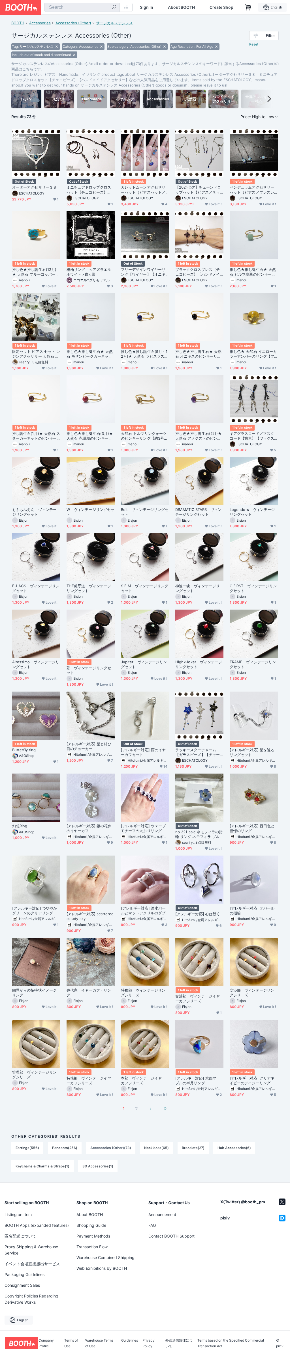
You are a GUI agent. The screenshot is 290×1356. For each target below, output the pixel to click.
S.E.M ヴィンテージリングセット (144, 588)
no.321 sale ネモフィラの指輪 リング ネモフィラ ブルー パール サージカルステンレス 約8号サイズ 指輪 (199, 834)
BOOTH (17, 23)
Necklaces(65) (156, 1148)
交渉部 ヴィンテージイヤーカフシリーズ (197, 998)
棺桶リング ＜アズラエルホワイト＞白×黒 (89, 272)
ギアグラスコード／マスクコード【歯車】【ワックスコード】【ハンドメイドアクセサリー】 (252, 436)
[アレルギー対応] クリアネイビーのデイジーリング (252, 1080)
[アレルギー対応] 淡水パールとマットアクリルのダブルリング (143, 910)
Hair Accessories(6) (234, 1148)
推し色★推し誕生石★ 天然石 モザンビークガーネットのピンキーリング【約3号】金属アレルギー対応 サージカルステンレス (90, 354)
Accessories (40, 23)
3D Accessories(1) (97, 1166)
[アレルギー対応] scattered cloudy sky (90, 916)
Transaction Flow (92, 1246)
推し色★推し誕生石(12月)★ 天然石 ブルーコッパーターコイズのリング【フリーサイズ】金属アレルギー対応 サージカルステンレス (35, 272)
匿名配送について (20, 1236)
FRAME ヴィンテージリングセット (253, 664)
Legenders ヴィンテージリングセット (252, 512)
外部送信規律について (179, 1343)
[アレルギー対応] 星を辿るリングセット (252, 752)
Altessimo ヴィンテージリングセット (35, 664)
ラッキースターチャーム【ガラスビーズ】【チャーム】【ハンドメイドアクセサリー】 (197, 752)
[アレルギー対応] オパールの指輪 (252, 910)
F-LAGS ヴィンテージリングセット (35, 588)
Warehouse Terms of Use (99, 1343)
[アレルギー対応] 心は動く (197, 914)
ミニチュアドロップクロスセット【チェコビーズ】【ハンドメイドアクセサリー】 (89, 190)
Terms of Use (71, 1343)
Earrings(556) (27, 1148)
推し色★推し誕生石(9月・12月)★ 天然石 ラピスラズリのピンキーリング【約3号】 (144, 354)
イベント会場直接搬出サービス (32, 1263)
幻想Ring (19, 826)
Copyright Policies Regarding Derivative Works (31, 1299)
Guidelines (129, 1340)
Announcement (162, 1214)
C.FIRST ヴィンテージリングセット (253, 588)
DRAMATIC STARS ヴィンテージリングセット (198, 512)
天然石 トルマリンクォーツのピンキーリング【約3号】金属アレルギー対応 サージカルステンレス (144, 436)
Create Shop (221, 7)
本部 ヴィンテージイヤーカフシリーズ (143, 1080)
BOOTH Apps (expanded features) (37, 1225)
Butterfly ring (24, 750)
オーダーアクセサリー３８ (34, 187)
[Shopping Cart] (248, 7)
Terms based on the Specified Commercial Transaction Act (230, 1343)
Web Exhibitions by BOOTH (101, 1268)
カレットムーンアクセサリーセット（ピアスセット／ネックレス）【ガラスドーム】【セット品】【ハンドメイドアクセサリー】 (143, 190)
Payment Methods (93, 1236)
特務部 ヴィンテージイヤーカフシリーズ (89, 1080)
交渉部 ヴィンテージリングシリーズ (252, 992)
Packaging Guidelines (24, 1274)
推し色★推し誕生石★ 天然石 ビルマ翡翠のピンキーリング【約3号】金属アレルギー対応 (253, 272)
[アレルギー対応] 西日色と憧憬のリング (252, 828)
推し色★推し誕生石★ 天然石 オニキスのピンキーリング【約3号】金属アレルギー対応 (198, 354)
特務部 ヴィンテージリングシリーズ (143, 992)
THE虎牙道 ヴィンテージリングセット (89, 588)
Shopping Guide (91, 1225)
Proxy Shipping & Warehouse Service (31, 1249)
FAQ (152, 1225)
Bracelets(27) (193, 1148)
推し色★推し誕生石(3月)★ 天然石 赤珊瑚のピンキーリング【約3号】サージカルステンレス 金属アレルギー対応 (90, 436)
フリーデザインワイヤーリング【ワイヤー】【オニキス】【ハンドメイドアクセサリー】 (143, 272)
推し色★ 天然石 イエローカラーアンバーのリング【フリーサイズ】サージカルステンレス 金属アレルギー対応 (253, 354)
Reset (253, 44)
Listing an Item (18, 1214)
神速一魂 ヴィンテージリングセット (197, 588)
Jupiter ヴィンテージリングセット (144, 664)
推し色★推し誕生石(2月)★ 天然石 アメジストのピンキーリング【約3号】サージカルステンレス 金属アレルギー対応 (198, 436)
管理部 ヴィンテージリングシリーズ (34, 1074)
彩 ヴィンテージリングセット (89, 670)
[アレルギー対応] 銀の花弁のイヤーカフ (89, 828)
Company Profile (46, 1343)
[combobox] (82, 7)
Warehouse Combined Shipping (105, 1257)
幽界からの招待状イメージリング (34, 992)
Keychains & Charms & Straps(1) (42, 1166)
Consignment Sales (22, 1285)
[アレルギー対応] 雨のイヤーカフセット (143, 752)
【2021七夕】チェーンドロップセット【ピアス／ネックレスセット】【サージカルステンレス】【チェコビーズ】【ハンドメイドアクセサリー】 (198, 190)
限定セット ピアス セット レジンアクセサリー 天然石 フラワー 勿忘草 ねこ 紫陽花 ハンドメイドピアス (36, 354)
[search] (114, 8)
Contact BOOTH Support (171, 1236)
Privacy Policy (148, 1343)
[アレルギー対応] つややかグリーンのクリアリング (34, 910)
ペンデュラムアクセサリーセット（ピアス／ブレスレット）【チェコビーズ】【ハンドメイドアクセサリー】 (252, 190)
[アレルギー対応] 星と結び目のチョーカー (89, 746)
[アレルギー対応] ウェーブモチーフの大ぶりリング (143, 828)
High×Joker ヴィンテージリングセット (198, 664)
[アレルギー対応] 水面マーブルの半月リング (197, 1080)
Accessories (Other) (73, 23)
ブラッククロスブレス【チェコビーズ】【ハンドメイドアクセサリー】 (197, 272)
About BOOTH (181, 7)
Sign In (146, 7)
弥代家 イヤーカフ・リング (89, 992)
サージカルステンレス (114, 23)
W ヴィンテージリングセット (90, 512)
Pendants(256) (64, 1148)
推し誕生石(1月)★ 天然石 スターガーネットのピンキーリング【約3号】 (36, 436)
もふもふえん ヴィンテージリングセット (34, 512)
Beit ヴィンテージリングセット (145, 512)
